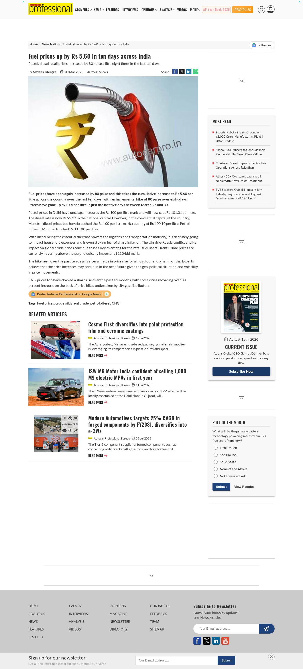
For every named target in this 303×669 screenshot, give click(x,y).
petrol (95, 303)
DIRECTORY (118, 629)
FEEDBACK (158, 613)
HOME (33, 606)
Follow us (264, 45)
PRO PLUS (242, 10)
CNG (116, 303)
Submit (221, 486)
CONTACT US (160, 606)
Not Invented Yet (232, 476)
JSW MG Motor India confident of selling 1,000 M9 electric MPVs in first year (137, 374)
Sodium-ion (228, 455)
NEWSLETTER (120, 621)
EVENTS (75, 606)
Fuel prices (45, 303)
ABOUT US (36, 613)
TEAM (154, 621)
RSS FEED (35, 637)
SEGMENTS (82, 10)
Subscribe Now (241, 371)
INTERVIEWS (130, 10)
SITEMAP (157, 629)
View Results (244, 486)
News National (51, 44)
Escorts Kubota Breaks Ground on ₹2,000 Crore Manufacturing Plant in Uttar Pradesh (240, 137)
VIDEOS (182, 10)
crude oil (62, 303)
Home (34, 44)
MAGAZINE (118, 613)
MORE (194, 10)
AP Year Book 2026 (216, 10)
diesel (105, 303)
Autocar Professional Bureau (112, 338)
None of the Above (233, 469)
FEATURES (112, 10)
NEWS (97, 10)
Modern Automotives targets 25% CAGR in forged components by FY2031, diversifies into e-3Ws (137, 424)
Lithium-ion (228, 448)
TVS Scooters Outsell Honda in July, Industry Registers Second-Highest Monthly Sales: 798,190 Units (239, 194)
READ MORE (97, 355)
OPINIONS (148, 10)
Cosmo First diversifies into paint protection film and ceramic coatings (135, 327)
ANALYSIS (165, 10)
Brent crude (79, 303)
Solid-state (228, 462)
